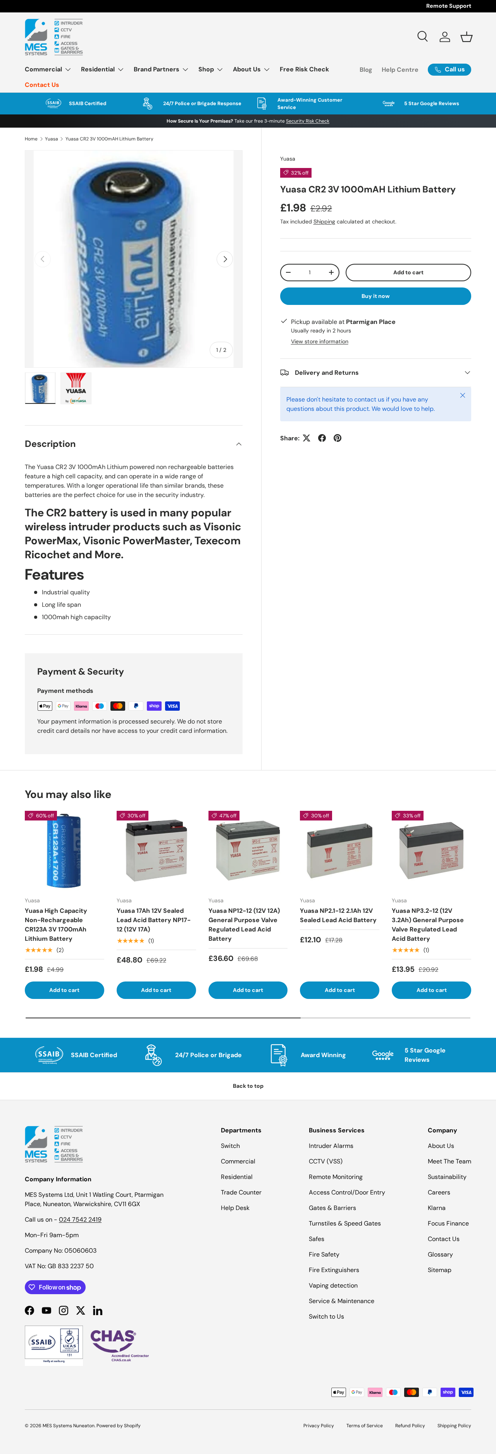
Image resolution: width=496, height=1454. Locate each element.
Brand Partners (156, 69)
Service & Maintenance (341, 1301)
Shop (206, 69)
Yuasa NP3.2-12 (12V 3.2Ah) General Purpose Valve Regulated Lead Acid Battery (428, 925)
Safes (316, 1239)
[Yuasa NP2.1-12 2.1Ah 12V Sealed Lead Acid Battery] (339, 850)
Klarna (437, 1208)
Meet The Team (449, 1161)
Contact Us (42, 85)
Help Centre (400, 70)
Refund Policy (410, 1426)
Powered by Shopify (118, 1426)
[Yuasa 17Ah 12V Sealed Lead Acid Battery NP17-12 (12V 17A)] (156, 850)
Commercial (43, 69)
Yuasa (51, 139)
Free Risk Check (304, 69)
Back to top (248, 1085)
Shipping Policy (454, 1426)
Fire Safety (324, 1254)
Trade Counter (241, 1192)
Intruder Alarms (331, 1146)
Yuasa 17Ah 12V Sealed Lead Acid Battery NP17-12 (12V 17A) (154, 920)
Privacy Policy (318, 1426)
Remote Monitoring (336, 1177)
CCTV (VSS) (326, 1161)
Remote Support (448, 5)
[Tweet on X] (306, 438)
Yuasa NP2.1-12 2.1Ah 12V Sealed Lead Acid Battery (338, 915)
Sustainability (447, 1177)
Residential (98, 69)
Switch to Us (326, 1316)
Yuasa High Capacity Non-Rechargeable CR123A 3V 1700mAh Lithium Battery (56, 925)
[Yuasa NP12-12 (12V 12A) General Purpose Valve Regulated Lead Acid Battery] (248, 850)
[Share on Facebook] (322, 438)
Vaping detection (333, 1285)
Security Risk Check (307, 121)
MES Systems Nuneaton (69, 1426)
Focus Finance (448, 1223)
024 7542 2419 (80, 1219)
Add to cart (408, 271)
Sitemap (439, 1270)
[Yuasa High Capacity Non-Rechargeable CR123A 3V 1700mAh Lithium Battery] (64, 850)
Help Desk (235, 1208)
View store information (319, 341)
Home (31, 139)
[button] (466, 36)
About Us (247, 69)
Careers (439, 1192)
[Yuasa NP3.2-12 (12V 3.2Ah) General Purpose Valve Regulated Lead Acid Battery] (431, 850)
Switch (230, 1146)
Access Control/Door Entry (347, 1192)
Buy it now (376, 295)
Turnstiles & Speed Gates (345, 1223)
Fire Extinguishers (334, 1270)
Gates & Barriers (332, 1208)
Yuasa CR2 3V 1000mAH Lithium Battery (109, 139)
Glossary (440, 1254)
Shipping (324, 221)
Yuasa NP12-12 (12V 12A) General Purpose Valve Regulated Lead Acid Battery (244, 925)
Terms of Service (364, 1426)
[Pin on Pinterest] (337, 438)
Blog (366, 70)
